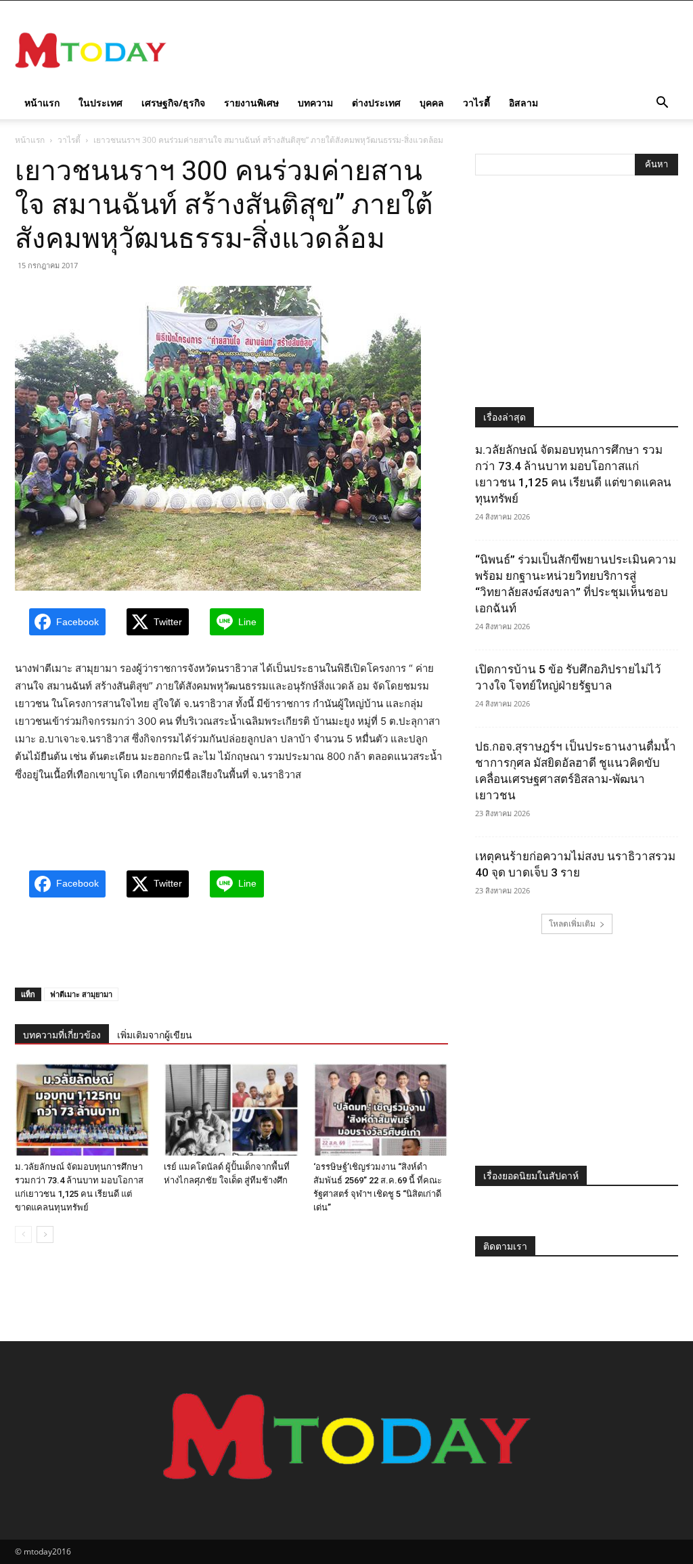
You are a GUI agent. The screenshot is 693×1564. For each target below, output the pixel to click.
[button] (662, 104)
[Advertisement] (431, 50)
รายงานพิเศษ (251, 102)
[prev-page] (23, 1234)
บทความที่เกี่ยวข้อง (62, 1035)
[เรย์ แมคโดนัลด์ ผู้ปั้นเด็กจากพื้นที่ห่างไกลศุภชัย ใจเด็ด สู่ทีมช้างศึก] (231, 1109)
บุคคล (432, 102)
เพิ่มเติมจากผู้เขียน (154, 1035)
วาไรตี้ (476, 102)
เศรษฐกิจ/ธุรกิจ (173, 102)
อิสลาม (523, 102)
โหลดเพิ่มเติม (572, 923)
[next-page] (45, 1234)
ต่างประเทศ (376, 102)
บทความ (315, 102)
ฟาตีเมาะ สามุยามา (81, 994)
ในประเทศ (100, 102)
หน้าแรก (42, 102)
